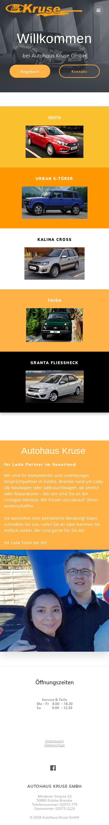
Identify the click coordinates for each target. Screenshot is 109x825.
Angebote (30, 71)
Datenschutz (54, 745)
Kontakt (79, 71)
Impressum (54, 740)
